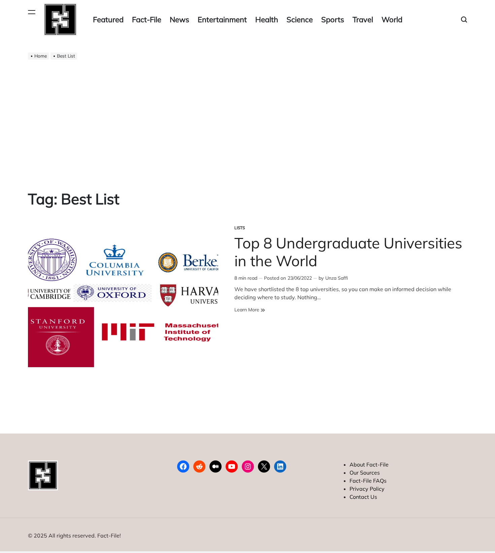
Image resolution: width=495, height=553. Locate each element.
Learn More (249, 309)
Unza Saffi (336, 278)
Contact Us (363, 496)
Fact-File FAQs (368, 480)
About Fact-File (369, 464)
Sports (332, 19)
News (179, 19)
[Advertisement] (247, 120)
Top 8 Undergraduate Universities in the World (348, 252)
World (392, 19)
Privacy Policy (367, 488)
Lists (239, 227)
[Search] (464, 19)
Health (266, 19)
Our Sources (365, 472)
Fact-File (146, 19)
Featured (108, 19)
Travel (363, 19)
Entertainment (222, 19)
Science (300, 19)
